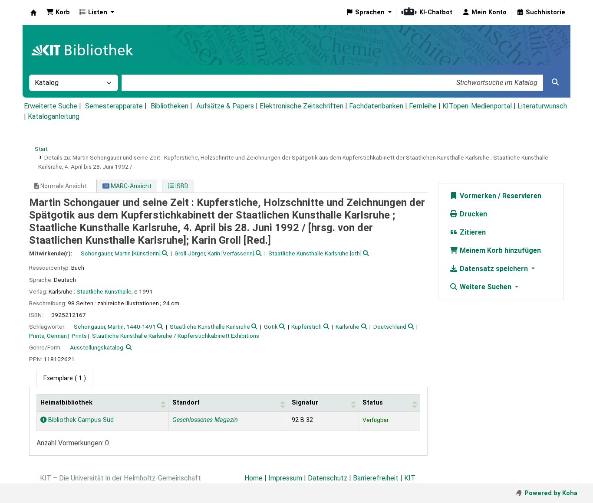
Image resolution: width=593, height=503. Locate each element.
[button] (58, 12)
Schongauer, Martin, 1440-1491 (115, 326)
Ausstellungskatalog (96, 347)
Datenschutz (327, 478)
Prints (79, 335)
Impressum (285, 478)
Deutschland (389, 326)
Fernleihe (423, 106)
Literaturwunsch (542, 106)
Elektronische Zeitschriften (301, 106)
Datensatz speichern (494, 269)
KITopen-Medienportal (477, 106)
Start (41, 148)
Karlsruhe (347, 326)
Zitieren (472, 232)
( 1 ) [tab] (64, 378)
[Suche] (555, 82)
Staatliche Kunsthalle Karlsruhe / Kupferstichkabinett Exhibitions (175, 335)
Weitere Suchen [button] (485, 287)
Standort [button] (186, 402)
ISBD (181, 186)
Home (253, 478)
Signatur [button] (305, 402)
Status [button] (372, 402)
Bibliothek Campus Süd (80, 420)
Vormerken (477, 196)
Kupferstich (306, 326)
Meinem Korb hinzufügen (499, 250)
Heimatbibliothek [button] (66, 402)
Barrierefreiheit (376, 478)
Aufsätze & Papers (225, 106)
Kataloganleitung (53, 116)
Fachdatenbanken (376, 106)
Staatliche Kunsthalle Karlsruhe (210, 326)
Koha (33, 13)
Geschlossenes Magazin (205, 420)
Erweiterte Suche (50, 106)
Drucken (472, 214)
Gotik (271, 326)
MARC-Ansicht (130, 186)
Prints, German (48, 335)
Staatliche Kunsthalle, (104, 291)
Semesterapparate (114, 106)
